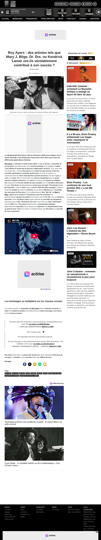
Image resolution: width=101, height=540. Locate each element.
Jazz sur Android (74, 512)
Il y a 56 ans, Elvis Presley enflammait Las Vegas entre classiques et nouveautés (81, 138)
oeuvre (45, 373)
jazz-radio (8, 373)
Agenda (82, 19)
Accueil (5, 19)
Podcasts (71, 19)
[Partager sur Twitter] (29, 365)
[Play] (3, 12)
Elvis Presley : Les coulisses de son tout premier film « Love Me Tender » (79, 186)
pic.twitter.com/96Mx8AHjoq (39, 324)
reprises (22, 373)
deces (27, 373)
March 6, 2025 (47, 327)
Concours (94, 19)
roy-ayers (15, 373)
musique (33, 373)
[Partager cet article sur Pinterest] (34, 365)
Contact (8, 510)
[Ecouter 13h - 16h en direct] (81, 58)
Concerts (23, 512)
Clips (22, 510)
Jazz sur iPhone (74, 510)
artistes (39, 373)
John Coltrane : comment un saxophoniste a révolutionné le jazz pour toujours (81, 275)
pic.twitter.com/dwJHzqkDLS (44, 344)
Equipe (7, 512)
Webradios (17, 19)
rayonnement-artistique (12, 375)
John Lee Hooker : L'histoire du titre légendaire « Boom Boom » (81, 232)
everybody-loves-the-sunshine (29, 375)
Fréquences (31, 19)
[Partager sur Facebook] (24, 365)
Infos (60, 19)
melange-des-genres (55, 373)
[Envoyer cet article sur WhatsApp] (39, 365)
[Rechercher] (95, 4)
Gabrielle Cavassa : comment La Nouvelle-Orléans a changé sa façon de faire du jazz (79, 90)
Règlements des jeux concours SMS (89, 521)
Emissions (8, 514)
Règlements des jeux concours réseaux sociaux (90, 514)
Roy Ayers (8, 164)
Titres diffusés (48, 19)
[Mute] (33, 12)
